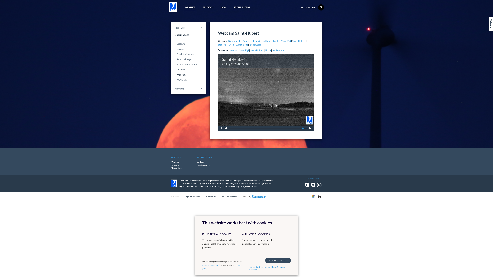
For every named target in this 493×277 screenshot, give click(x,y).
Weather (190, 7)
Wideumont (242, 44)
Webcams (182, 74)
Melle (276, 41)
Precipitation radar (186, 54)
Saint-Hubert (299, 41)
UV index (181, 69)
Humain (257, 41)
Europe (180, 48)
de (309, 7)
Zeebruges (255, 44)
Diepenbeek (234, 41)
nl (302, 7)
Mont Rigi (286, 41)
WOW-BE (182, 79)
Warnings (179, 88)
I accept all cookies (278, 260)
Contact (200, 162)
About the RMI (242, 7)
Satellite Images (184, 59)
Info (223, 7)
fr (306, 7)
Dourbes (246, 41)
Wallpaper (491, 23)
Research (208, 7)
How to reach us (203, 165)
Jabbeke (267, 41)
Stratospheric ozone (187, 64)
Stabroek (222, 44)
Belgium (181, 43)
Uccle (231, 44)
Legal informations (192, 197)
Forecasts (180, 27)
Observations (182, 34)
